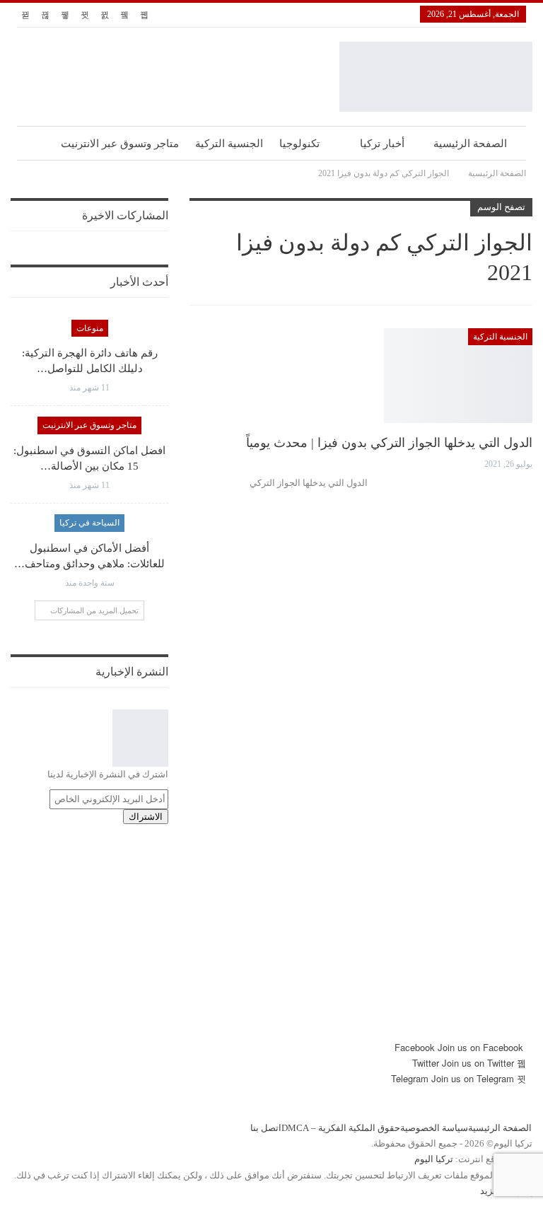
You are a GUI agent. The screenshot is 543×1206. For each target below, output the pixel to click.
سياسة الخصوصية (434, 1128)
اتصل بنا (265, 1128)
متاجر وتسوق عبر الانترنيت (120, 143)
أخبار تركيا (382, 143)
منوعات (89, 328)
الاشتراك (146, 816)
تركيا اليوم (433, 1159)
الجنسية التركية (229, 143)
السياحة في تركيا (89, 523)
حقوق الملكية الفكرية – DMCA (340, 1128)
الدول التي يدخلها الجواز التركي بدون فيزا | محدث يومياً (389, 443)
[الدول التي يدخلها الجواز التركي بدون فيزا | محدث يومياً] (458, 375)
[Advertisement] (271, 941)
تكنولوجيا (299, 143)
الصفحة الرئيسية (470, 143)
